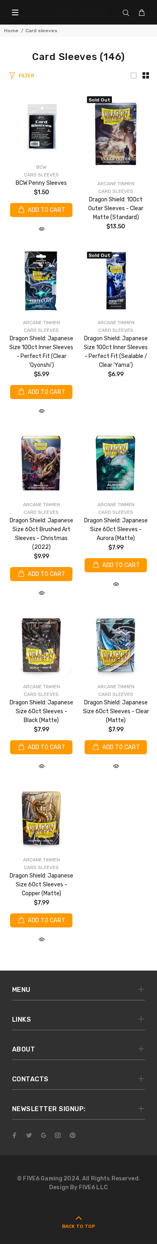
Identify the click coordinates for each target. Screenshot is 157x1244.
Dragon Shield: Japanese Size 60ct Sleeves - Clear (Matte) (116, 711)
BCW (41, 167)
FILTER (26, 75)
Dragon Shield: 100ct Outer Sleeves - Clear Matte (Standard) (115, 208)
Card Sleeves (41, 175)
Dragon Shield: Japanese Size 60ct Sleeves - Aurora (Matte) (116, 529)
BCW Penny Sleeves (41, 183)
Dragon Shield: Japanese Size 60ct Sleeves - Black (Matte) (41, 711)
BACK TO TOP (78, 1226)
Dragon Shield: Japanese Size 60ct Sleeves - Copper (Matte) (41, 884)
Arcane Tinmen (115, 183)
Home (11, 30)
